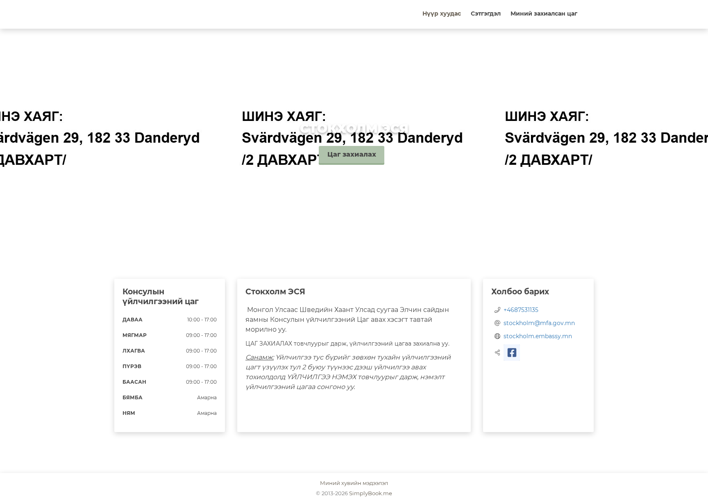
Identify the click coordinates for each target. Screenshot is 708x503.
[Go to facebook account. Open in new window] (512, 352)
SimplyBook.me (370, 493)
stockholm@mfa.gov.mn (539, 323)
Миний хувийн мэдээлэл (354, 483)
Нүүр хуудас (441, 13)
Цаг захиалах (351, 154)
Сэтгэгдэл (486, 13)
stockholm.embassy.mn (538, 336)
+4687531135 (521, 310)
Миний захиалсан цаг (544, 13)
